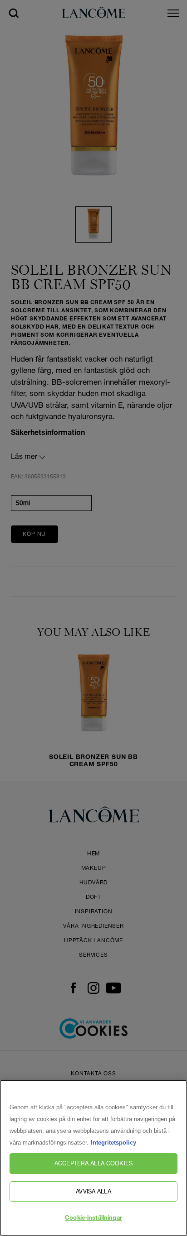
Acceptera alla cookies (93, 1163)
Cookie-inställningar (93, 1219)
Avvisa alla (93, 1191)
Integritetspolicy (113, 1142)
